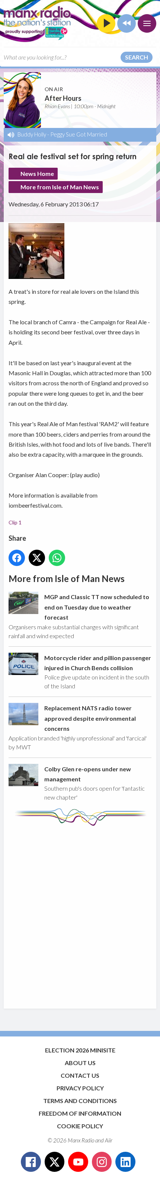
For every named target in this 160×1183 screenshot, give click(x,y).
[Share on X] (37, 558)
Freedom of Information (80, 1113)
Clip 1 (15, 522)
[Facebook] (31, 1162)
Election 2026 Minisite (80, 1050)
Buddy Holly (31, 134)
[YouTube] (78, 1162)
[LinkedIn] (125, 1162)
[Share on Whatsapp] (57, 558)
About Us (80, 1062)
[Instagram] (102, 1162)
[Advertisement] (80, 914)
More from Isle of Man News (59, 186)
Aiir (108, 1140)
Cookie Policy (80, 1125)
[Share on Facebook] (17, 558)
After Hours (63, 98)
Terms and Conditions (80, 1100)
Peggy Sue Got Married (78, 134)
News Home (37, 173)
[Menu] (147, 23)
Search (136, 57)
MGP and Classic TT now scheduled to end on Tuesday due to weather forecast (96, 607)
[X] (55, 1162)
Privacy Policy (80, 1088)
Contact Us (80, 1075)
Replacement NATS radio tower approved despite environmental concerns (90, 718)
